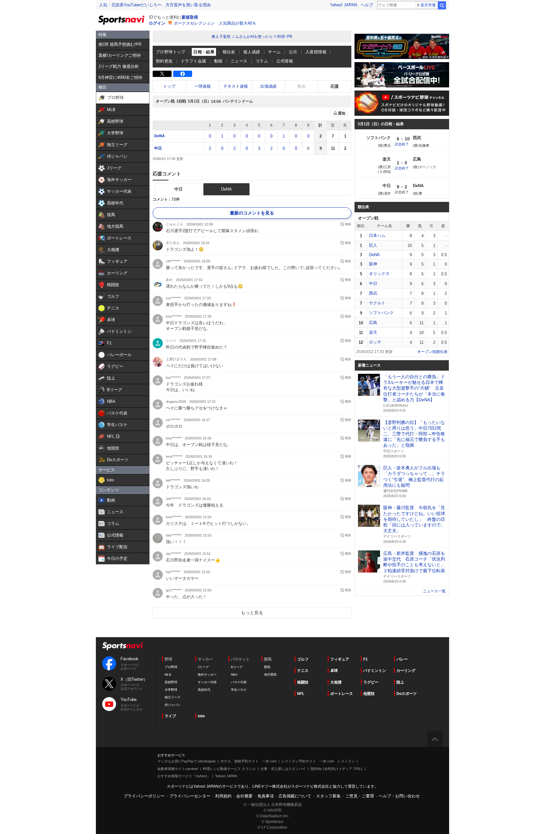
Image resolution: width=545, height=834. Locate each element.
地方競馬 (270, 674)
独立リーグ (172, 697)
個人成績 (251, 52)
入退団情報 (315, 52)
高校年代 (204, 689)
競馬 (267, 667)
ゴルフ (302, 659)
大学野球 (171, 689)
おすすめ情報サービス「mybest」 (183, 776)
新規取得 (190, 17)
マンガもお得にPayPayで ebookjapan (186, 761)
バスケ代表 (239, 682)
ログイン (157, 23)
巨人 (373, 245)
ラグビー (370, 682)
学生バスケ (239, 689)
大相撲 (336, 682)
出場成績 (268, 86)
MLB (168, 674)
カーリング (405, 670)
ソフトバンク (381, 312)
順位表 (229, 52)
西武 (373, 293)
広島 (373, 322)
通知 (341, 113)
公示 (293, 52)
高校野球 (171, 682)
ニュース (239, 61)
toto (201, 716)
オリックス (379, 273)
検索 (442, 5)
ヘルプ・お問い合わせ (399, 796)
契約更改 (164, 61)
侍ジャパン (172, 705)
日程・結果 (203, 52)
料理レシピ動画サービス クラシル (229, 769)
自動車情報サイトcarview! (177, 769)
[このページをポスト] (162, 74)
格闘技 (302, 682)
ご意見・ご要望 (359, 796)
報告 (348, 224)
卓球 (334, 670)
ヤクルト (377, 303)
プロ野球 (171, 667)
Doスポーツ (406, 693)
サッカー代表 (207, 682)
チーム (274, 52)
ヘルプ (367, 5)
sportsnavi (122, 646)
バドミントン (374, 670)
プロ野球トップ (170, 52)
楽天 (373, 332)
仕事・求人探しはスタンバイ (283, 769)
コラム (261, 61)
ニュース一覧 (434, 591)
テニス (302, 670)
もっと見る (252, 612)
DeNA (159, 136)
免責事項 (265, 796)
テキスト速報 (235, 86)
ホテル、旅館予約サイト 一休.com (248, 761)
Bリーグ (237, 667)
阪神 (373, 263)
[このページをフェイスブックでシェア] (182, 74)
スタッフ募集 (328, 796)
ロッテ (375, 342)
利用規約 (223, 796)
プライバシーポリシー (144, 796)
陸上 (400, 682)
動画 (218, 61)
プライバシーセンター (189, 796)
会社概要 (244, 796)
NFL (300, 693)
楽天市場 (428, 5)
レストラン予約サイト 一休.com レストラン (318, 761)
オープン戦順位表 (432, 351)
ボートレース (341, 693)
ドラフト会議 (193, 61)
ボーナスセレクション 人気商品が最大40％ (215, 23)
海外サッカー (207, 674)
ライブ (170, 716)
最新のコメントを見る (252, 212)
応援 (335, 86)
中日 (158, 148)
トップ (169, 86)
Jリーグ (203, 667)
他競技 (369, 693)
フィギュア (339, 659)
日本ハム (377, 235)
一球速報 (202, 86)
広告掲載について (294, 796)
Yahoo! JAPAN (343, 5)
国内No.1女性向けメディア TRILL (336, 769)
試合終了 (402, 144)
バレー (402, 659)
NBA (234, 674)
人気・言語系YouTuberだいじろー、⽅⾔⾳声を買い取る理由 (155, 5)
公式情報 (284, 61)
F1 (365, 659)
